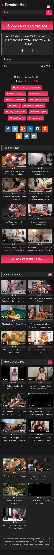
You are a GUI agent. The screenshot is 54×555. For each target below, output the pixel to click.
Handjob (15, 106)
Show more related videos (27, 259)
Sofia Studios (18, 118)
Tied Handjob (36, 118)
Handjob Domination (34, 106)
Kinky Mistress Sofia (17, 112)
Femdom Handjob (16, 93)
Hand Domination (39, 99)
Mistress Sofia (31, 81)
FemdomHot (15, 4)
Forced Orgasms (39, 93)
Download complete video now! (28, 25)
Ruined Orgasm (39, 112)
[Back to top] (46, 547)
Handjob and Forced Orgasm (28, 87)
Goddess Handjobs (16, 99)
